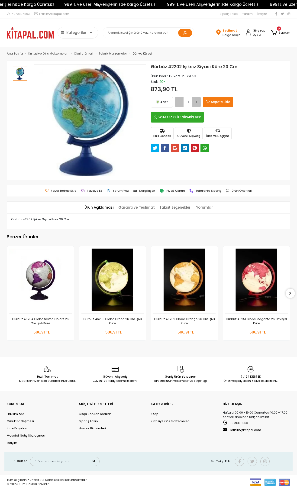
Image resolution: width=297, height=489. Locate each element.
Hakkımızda (15, 414)
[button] (280, 33)
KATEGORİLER (162, 404)
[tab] (99, 208)
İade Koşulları (17, 428)
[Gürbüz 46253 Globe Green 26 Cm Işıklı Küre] (112, 281)
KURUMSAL (16, 404)
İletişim (262, 14)
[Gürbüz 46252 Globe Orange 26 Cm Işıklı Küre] (184, 281)
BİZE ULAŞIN (232, 404)
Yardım (247, 14)
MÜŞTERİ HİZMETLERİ (96, 404)
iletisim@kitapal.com (245, 430)
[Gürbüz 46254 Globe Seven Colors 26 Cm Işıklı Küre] (40, 281)
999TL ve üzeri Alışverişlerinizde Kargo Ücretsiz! (110, 4)
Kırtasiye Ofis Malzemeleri (170, 421)
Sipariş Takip (229, 14)
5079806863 (238, 423)
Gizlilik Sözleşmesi (20, 421)
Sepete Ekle (220, 102)
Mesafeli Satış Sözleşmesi (26, 435)
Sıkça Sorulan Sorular (95, 414)
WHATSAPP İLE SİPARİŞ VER (179, 117)
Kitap (154, 414)
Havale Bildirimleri (92, 428)
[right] (290, 293)
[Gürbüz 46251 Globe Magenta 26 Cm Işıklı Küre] (256, 281)
